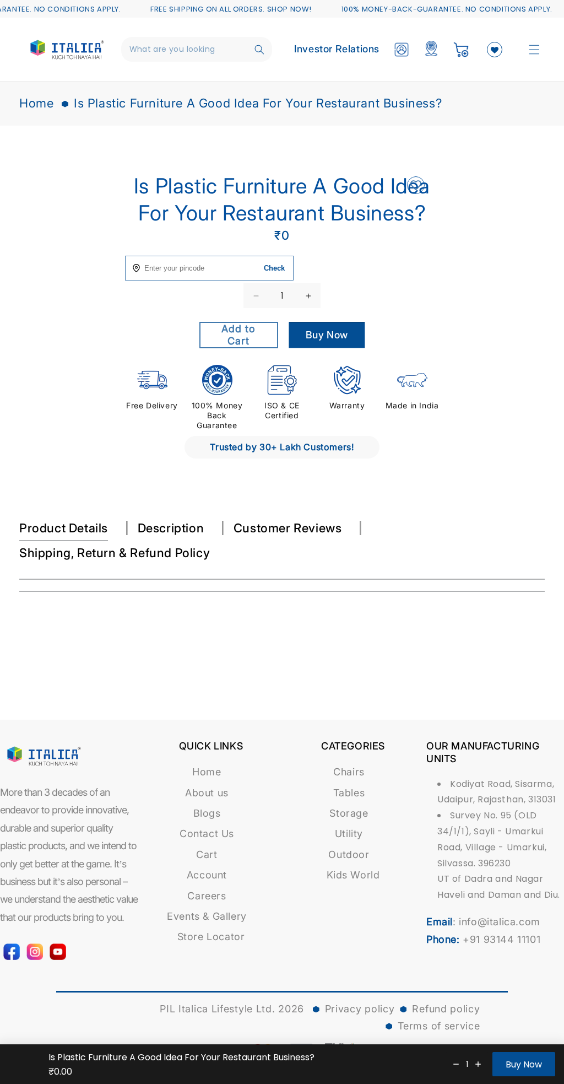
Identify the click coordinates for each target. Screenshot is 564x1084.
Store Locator (211, 936)
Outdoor (348, 854)
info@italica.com (499, 921)
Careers (206, 896)
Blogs (207, 813)
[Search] (259, 49)
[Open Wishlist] (494, 49)
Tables (349, 793)
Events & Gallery (207, 916)
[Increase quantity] (478, 1064)
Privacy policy (360, 1009)
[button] (534, 49)
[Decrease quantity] (456, 1064)
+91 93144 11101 (501, 939)
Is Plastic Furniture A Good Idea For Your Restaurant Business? (258, 103)
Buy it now (326, 338)
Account (207, 875)
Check (274, 268)
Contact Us (207, 833)
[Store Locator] (431, 49)
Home (36, 103)
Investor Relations (336, 49)
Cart (206, 854)
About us (207, 793)
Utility (349, 833)
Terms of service (439, 1026)
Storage (348, 813)
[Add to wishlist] (415, 186)
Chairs (349, 772)
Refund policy (446, 1009)
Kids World (353, 875)
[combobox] (197, 49)
